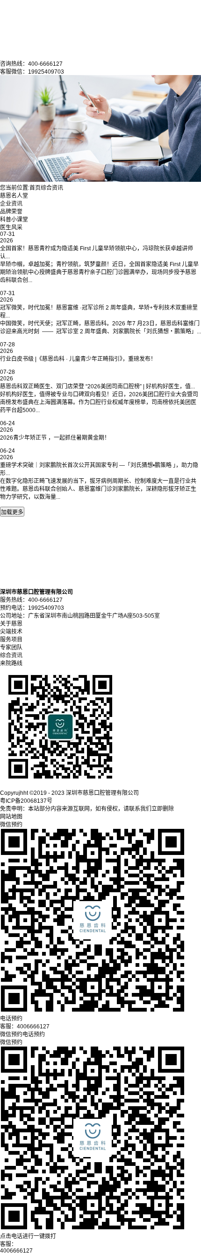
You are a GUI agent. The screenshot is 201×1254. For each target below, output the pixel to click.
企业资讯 (11, 203)
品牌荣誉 (11, 211)
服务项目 (11, 639)
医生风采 (11, 227)
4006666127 (16, 1250)
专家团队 (11, 647)
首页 (35, 188)
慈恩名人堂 (14, 196)
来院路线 (11, 663)
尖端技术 (11, 631)
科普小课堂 (14, 219)
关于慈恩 (11, 623)
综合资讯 (52, 188)
